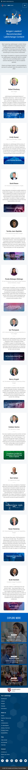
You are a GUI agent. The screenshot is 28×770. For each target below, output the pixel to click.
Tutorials (3, 745)
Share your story (5, 754)
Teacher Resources (6, 718)
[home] (8, 4)
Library (3, 701)
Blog (2, 720)
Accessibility (4, 733)
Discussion (4, 708)
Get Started (4, 742)
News (2, 757)
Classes (3, 706)
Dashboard (4, 698)
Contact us (4, 752)
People (3, 703)
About (2, 715)
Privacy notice (4, 730)
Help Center (4, 740)
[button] (25, 5)
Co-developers (5, 725)
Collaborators (4, 723)
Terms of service (5, 728)
